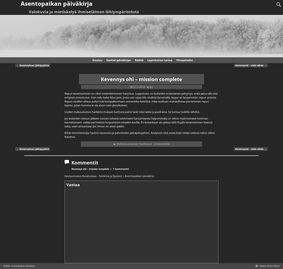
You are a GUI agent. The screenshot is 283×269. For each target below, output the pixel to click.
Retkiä (139, 60)
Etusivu (97, 60)
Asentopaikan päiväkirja (23, 265)
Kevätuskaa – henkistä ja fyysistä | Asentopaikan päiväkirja (118, 176)
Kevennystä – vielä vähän (250, 65)
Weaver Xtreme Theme (270, 265)
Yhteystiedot (184, 60)
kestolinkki (163, 144)
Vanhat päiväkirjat (118, 60)
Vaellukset (145, 144)
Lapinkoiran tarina (159, 60)
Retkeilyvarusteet (127, 144)
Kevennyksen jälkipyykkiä (33, 65)
